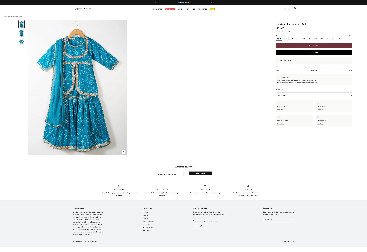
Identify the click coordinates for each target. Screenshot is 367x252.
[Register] (291, 219)
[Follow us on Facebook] (196, 226)
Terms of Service (148, 227)
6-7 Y (315, 39)
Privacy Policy (147, 224)
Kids (193, 9)
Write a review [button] (200, 173)
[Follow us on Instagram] (201, 226)
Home (5, 16)
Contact (145, 212)
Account (145, 215)
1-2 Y (285, 39)
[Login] (289, 9)
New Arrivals (157, 9)
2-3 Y (291, 39)
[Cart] (293, 9)
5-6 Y (309, 39)
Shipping (145, 218)
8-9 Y (327, 39)
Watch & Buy (170, 9)
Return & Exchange (149, 221)
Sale (212, 9)
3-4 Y (297, 39)
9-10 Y (334, 39)
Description (280, 89)
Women (180, 9)
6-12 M (279, 39)
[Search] (285, 9)
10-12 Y (341, 39)
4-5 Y (303, 39)
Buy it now (314, 53)
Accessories (202, 9)
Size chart (349, 35)
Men (187, 9)
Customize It (313, 82)
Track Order (146, 230)
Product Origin (281, 95)
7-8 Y (321, 39)
